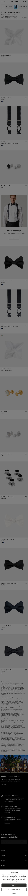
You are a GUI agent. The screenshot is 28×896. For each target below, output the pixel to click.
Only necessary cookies (14, 889)
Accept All (14, 885)
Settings (14, 893)
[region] (14, 883)
